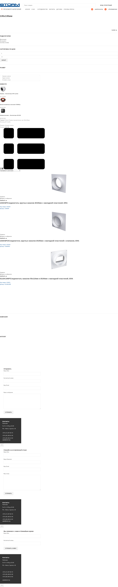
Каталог (2, 321)
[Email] (3, 2)
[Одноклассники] (5, 2)
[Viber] (12, 2)
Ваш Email (6, 385)
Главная (2, 120)
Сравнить (2, 196)
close (113, 30)
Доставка (2, 331)
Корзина (2, 329)
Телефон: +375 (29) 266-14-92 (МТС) (12, 303)
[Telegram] (10, 2)
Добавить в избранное (6, 198)
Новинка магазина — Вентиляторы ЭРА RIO (10, 115)
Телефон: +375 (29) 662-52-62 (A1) (12, 296)
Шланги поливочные (5, 362)
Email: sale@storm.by (8, 310)
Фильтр (4, 60)
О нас (1, 323)
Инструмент (3, 41)
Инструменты (3, 341)
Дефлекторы (3, 349)
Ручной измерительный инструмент (9, 361)
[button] (6, 76)
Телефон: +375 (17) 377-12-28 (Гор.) (12, 305)
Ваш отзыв (6, 473)
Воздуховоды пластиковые (7, 346)
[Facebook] (1, 2)
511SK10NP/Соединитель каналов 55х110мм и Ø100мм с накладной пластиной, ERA (36, 279)
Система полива (4, 343)
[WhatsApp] (6, 2)
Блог (1, 325)
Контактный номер (8, 378)
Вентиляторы (3, 356)
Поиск (94, 5)
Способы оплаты (4, 332)
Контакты (2, 326)
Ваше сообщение (8, 392)
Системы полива (4, 42)
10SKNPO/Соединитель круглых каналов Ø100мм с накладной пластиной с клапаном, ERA (39, 241)
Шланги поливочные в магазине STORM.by (10, 104)
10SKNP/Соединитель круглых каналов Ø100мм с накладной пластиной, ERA (34, 203)
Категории (2, 20)
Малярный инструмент (6, 359)
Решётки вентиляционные (7, 344)
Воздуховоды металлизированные (9, 347)
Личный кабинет (4, 328)
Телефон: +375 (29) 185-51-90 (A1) (12, 301)
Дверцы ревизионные (5, 358)
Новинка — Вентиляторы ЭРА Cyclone (9, 93)
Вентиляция (3, 39)
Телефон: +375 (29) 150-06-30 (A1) (12, 298)
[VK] (8, 2)
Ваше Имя (6, 370)
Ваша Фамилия (8, 459)
